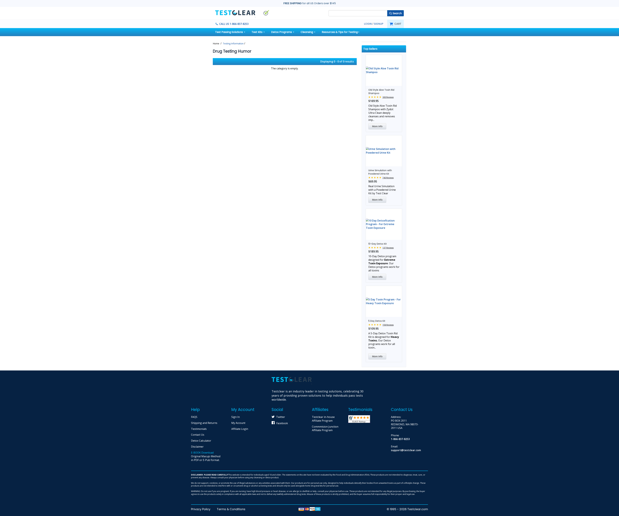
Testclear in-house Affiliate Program (323, 418)
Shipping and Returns (204, 423)
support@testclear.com (406, 450)
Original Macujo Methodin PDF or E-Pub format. (205, 456)
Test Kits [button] (257, 32)
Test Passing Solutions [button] (229, 32)
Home (216, 43)
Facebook (282, 423)
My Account (238, 423)
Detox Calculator (201, 440)
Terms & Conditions (231, 509)
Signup (378, 24)
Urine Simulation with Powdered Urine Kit (380, 172)
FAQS (194, 417)
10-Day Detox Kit (377, 243)
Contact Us (197, 434)
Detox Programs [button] (282, 32)
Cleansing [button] (307, 32)
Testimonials (199, 429)
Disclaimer (197, 446)
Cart (397, 24)
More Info (377, 126)
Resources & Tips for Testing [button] (340, 32)
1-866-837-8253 (400, 439)
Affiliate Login (239, 429)
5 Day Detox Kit (376, 321)
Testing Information (233, 43)
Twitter (280, 417)
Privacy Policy (200, 509)
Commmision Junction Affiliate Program (325, 428)
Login (368, 24)
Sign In (235, 417)
